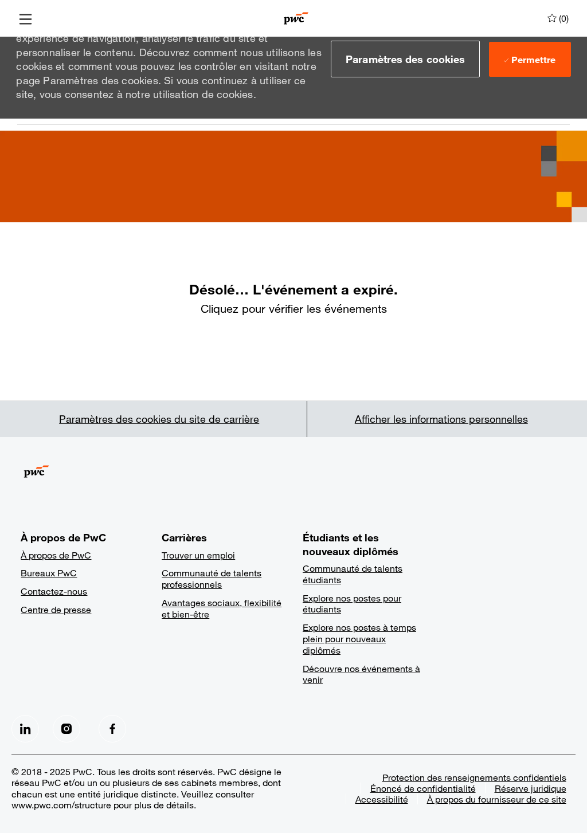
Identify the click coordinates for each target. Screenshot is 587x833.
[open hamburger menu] (25, 18)
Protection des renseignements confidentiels (474, 777)
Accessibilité (381, 798)
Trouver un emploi (198, 554)
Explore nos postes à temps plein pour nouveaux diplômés (359, 638)
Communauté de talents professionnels (211, 578)
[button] (405, 59)
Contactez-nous (54, 591)
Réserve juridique (530, 788)
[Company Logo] (296, 17)
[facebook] (25, 728)
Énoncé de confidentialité (423, 788)
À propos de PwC (56, 554)
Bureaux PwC (49, 572)
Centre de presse (56, 609)
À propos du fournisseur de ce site (496, 798)
